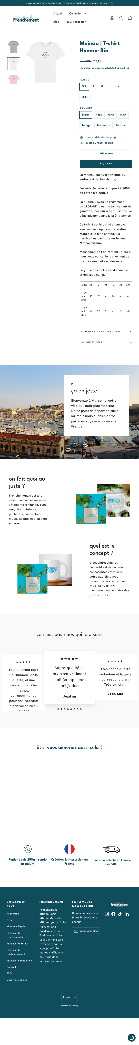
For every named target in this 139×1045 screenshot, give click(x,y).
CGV (9, 920)
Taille (84, 80)
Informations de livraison (100, 332)
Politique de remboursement (16, 952)
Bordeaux (103, 125)
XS (84, 86)
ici (102, 274)
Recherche (13, 914)
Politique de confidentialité (15, 935)
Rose (99, 115)
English (67, 997)
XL (119, 86)
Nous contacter (76, 21)
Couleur (86, 108)
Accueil (58, 13)
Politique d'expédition (19, 961)
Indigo (86, 125)
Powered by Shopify (69, 1006)
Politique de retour (17, 944)
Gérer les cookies (17, 980)
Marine (121, 125)
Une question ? (91, 342)
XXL (85, 97)
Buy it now (106, 164)
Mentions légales (16, 926)
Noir (123, 115)
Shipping (99, 68)
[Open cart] (132, 1038)
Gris (111, 115)
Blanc (85, 115)
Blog (56, 21)
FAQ (9, 973)
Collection (76, 13)
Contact (11, 967)
